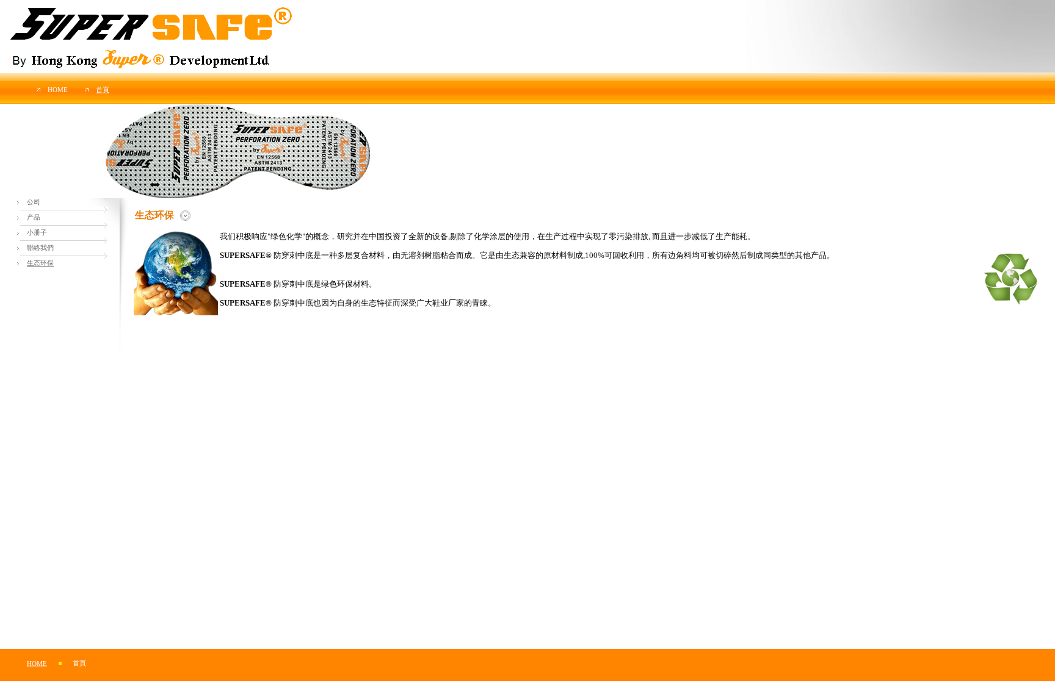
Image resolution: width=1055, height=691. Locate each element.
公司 (33, 202)
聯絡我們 (40, 248)
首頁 (102, 90)
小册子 (37, 232)
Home (58, 90)
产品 (33, 217)
